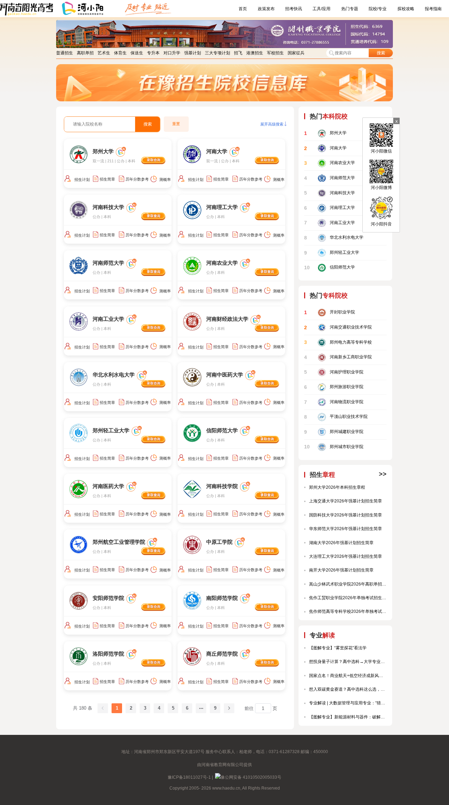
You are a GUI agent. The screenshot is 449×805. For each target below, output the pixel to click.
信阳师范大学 (329, 267)
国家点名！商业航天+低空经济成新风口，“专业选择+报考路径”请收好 (348, 675)
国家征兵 (296, 52)
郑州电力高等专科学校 (338, 342)
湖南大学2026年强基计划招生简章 (341, 542)
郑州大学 (325, 133)
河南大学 (325, 148)
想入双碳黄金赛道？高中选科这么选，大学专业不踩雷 (348, 689)
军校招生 (275, 52)
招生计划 (82, 179)
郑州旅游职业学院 (333, 387)
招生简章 (107, 179)
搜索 (381, 52)
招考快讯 (293, 8)
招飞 (238, 52)
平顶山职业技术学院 (336, 417)
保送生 (136, 52)
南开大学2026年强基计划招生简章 (341, 570)
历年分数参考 (137, 179)
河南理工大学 (329, 207)
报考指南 (433, 8)
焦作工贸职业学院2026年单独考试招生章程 (348, 597)
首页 (243, 8)
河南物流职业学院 (333, 402)
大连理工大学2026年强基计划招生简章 (345, 556)
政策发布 (266, 8)
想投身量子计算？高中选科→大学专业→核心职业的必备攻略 (348, 661)
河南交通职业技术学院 (338, 327)
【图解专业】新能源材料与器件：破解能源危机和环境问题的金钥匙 (348, 717)
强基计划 (192, 52)
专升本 (153, 52)
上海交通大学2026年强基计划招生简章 (345, 501)
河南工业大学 (329, 222)
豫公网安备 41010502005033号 (251, 777)
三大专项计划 (217, 52)
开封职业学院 (329, 312)
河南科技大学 (329, 193)
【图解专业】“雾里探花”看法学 (338, 647)
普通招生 (64, 52)
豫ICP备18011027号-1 (189, 777)
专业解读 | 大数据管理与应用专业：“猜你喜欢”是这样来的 (348, 703)
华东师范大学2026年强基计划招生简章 (345, 528)
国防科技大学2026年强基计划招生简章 (345, 515)
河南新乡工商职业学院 (338, 357)
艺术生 (104, 52)
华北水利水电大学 (333, 238)
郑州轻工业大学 (331, 252)
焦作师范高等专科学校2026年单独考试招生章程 (348, 611)
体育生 (120, 52)
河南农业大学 (329, 163)
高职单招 (85, 52)
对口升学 (171, 52)
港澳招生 (254, 52)
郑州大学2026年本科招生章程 (337, 487)
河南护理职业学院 (333, 372)
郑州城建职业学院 (333, 431)
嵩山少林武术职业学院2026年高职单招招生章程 (348, 584)
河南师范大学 (329, 178)
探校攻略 (405, 8)
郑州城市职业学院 (333, 446)
